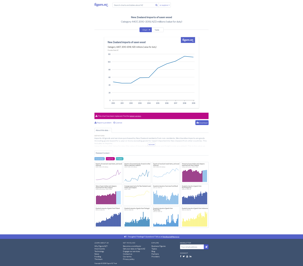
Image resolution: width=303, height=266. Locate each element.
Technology (99, 251)
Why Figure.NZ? (101, 246)
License (118, 122)
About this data (102, 130)
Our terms (127, 256)
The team (98, 259)
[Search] (156, 5)
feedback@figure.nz (171, 236)
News (96, 253)
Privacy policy (128, 259)
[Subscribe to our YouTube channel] (187, 256)
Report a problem (104, 122)
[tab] (146, 29)
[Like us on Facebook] (180, 256)
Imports (110, 158)
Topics (154, 248)
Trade (119, 158)
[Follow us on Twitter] (184, 256)
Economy (99, 158)
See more (152, 144)
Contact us (127, 253)
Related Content (102, 153)
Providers (156, 256)
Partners (155, 253)
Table (157, 29)
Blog (153, 251)
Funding (97, 256)
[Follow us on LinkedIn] (190, 256)
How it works (99, 248)
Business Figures (159, 246)
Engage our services (131, 251)
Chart (145, 29)
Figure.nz (101, 5)
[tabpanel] (151, 72)
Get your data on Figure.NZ (134, 248)
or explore (164, 5)
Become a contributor (132, 246)
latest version (135, 116)
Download (203, 122)
